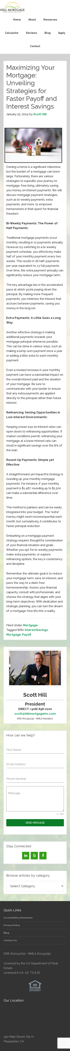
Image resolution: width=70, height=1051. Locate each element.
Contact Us (10, 940)
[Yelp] (34, 855)
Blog (6, 932)
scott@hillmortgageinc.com (35, 713)
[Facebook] (42, 855)
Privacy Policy (12, 925)
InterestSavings (36, 630)
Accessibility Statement (18, 917)
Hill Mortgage (35, 7)
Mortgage (30, 625)
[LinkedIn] (25, 855)
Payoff (26, 634)
